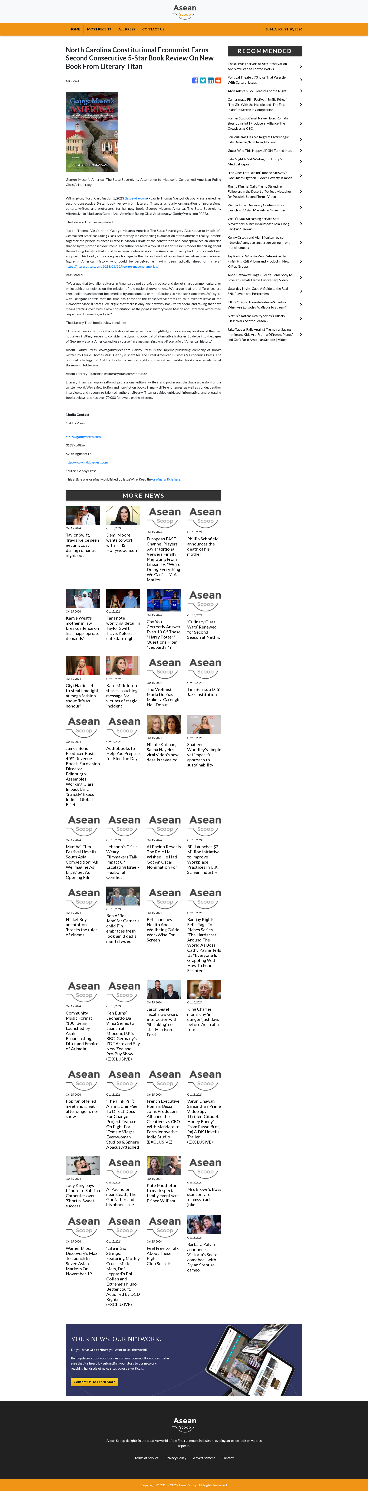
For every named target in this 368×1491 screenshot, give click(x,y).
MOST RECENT (99, 29)
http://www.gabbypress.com (87, 462)
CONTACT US (153, 29)
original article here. (166, 479)
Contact (228, 1458)
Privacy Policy (175, 1458)
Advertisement (204, 1458)
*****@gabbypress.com (83, 437)
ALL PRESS (126, 29)
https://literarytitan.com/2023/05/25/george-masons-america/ (112, 266)
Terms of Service (146, 1458)
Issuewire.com (136, 198)
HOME (74, 29)
